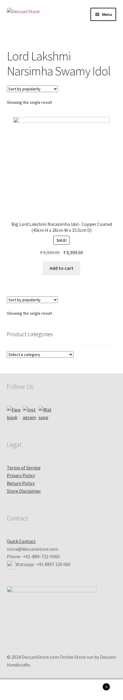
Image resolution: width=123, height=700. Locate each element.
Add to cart (61, 268)
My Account (20, 690)
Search (61, 690)
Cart (94, 684)
